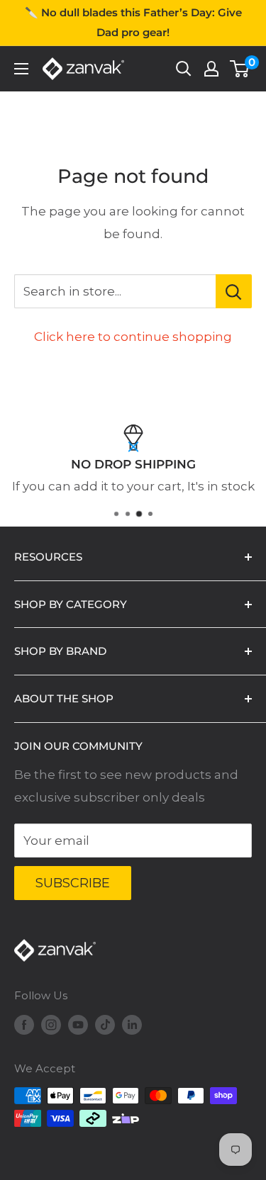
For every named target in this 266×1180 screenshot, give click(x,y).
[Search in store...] (234, 291)
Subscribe (72, 883)
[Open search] (184, 69)
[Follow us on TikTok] (105, 1024)
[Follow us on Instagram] (51, 1024)
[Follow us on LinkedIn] (132, 1024)
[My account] (211, 69)
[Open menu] (21, 68)
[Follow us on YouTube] (78, 1024)
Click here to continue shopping (133, 337)
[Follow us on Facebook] (24, 1024)
